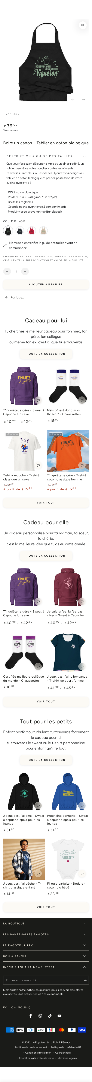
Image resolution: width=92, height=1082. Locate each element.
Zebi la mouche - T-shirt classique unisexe (21, 477)
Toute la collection (46, 353)
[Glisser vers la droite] (83, 99)
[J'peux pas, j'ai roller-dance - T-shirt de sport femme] (68, 652)
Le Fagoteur (38, 1042)
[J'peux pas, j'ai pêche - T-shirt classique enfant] (24, 859)
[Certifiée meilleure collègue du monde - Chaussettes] (24, 652)
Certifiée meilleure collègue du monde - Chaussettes (23, 679)
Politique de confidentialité (66, 1047)
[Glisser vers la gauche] (72, 99)
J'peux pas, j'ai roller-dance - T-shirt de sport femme (67, 679)
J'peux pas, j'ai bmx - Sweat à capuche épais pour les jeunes (23, 820)
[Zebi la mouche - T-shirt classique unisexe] (24, 451)
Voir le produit (38, 400)
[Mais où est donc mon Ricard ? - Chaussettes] (68, 386)
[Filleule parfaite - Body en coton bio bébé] (68, 859)
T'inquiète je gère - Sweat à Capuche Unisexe (23, 412)
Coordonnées (63, 1052)
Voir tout (46, 502)
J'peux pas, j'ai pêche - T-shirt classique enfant (22, 886)
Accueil (12, 114)
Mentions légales (67, 1058)
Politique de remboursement (31, 1047)
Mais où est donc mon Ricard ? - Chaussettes (64, 412)
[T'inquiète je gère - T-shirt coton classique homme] (68, 451)
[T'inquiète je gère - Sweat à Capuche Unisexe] (24, 386)
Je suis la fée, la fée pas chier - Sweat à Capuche (65, 613)
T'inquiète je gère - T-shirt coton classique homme (66, 477)
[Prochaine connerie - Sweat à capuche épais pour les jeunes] (68, 791)
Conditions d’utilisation (38, 1052)
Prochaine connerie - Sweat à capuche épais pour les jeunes (67, 820)
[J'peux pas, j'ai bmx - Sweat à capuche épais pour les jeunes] (24, 791)
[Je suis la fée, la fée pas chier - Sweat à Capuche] (68, 587)
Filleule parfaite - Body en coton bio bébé (66, 886)
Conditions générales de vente (36, 1058)
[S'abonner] (86, 980)
